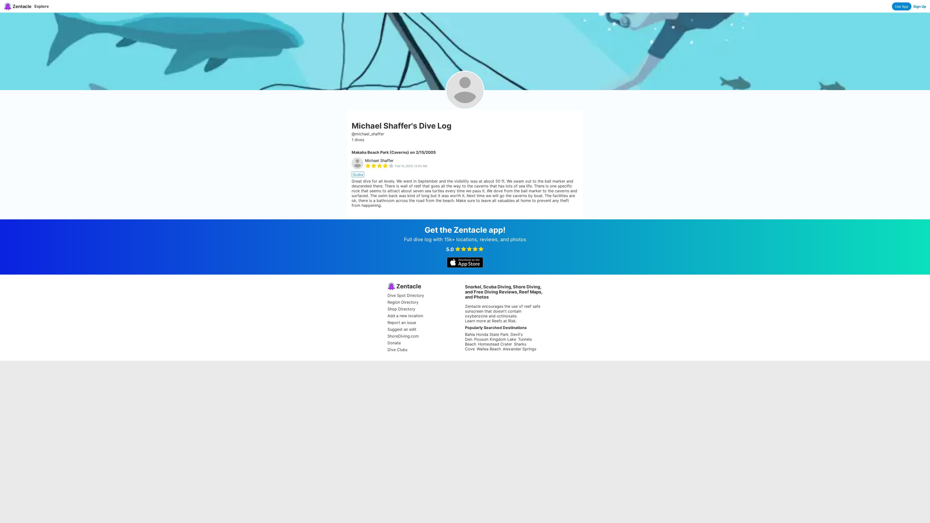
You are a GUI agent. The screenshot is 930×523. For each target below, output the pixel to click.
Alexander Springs (519, 348)
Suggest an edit (402, 329)
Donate (394, 342)
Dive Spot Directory (406, 295)
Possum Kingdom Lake (495, 339)
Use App (901, 6)
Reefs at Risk (504, 320)
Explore (41, 6)
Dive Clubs (397, 349)
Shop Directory (401, 309)
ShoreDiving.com (403, 336)
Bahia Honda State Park (487, 334)
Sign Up (919, 6)
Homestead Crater (495, 344)
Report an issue (402, 322)
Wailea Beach (489, 348)
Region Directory (403, 302)
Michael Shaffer (379, 160)
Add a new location (405, 315)
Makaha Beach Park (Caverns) (380, 152)
